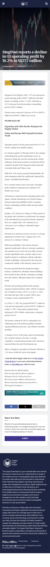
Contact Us (35, 541)
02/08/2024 (21, 66)
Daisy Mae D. (9, 66)
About (4, 541)
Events (12, 541)
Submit (25, 438)
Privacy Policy (23, 541)
